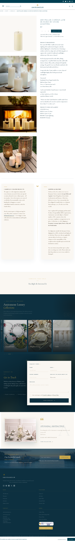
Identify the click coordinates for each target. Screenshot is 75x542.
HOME (1, 11)
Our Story (41, 496)
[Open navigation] (3, 6)
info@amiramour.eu (9, 215)
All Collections (5, 493)
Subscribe (65, 457)
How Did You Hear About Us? (59, 374)
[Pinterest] (6, 485)
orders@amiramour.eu (7, 512)
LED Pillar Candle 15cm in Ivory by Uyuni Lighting (52, 22)
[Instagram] (3, 485)
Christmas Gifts (42, 503)
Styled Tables (41, 498)
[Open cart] (72, 6)
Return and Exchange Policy (44, 514)
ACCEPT (71, 539)
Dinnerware (5, 498)
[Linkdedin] (11, 485)
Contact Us (41, 493)
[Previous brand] (65, 314)
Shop (6, 11)
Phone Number (34, 374)
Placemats (5, 496)
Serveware (5, 501)
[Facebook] (9, 485)
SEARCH (8, 6)
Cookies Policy (41, 512)
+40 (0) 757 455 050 (6, 514)
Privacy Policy (56, 395)
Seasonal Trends (42, 501)
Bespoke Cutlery (6, 503)
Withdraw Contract (45, 528)
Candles (12, 11)
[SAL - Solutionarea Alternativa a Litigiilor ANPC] (46, 524)
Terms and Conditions (43, 519)
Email (52, 367)
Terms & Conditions (46, 395)
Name (31, 367)
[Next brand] (69, 314)
